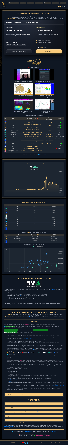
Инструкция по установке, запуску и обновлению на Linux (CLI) (22, 412)
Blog (56, 442)
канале (51, 431)
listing (46, 121)
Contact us (61, 442)
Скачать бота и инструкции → (19, 51)
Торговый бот (55, 2)
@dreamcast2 (42, 154)
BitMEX (25, 352)
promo (50, 121)
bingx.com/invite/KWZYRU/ (32, 146)
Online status (44, 442)
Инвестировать (39, 2)
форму (53, 289)
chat (55, 431)
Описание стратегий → (12, 381)
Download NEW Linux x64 (11, 330)
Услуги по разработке (14, 2)
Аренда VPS (10, 407)
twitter (49, 130)
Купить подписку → (49, 51)
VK (50, 134)
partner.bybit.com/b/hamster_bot (32, 122)
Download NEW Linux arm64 (41, 330)
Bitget (35, 352)
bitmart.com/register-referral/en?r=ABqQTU (32, 141)
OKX (20, 352)
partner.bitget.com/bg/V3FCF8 (32, 136)
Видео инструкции (11, 403)
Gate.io (41, 352)
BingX (30, 352)
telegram (51, 140)
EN (62, 6)
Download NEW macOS (11, 332)
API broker (49, 125)
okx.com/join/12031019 (32, 138)
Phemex (10, 354)
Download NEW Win (10, 326)
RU (59, 6)
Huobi (46, 352)
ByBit (15, 352)
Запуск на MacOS (11, 416)
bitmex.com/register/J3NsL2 (32, 121)
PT (64, 6)
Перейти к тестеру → (28, 338)
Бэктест (30, 2)
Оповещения (47, 2)
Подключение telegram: (12, 420)
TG (46, 134)
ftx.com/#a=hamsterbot (32, 127)
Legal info (51, 442)
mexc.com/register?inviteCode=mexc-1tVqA (32, 143)
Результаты (63, 2)
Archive (38, 442)
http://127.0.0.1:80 (8, 426)
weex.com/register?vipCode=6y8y (32, 148)
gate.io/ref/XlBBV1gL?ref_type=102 (32, 134)
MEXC (57, 352)
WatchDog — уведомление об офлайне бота (17, 394)
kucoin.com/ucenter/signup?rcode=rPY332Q (32, 132)
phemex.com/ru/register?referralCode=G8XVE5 (32, 140)
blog (53, 121)
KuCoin (51, 352)
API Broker (49, 143)
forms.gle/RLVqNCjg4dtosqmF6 (14, 379)
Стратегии (23, 2)
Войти (4, 6)
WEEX (14, 354)
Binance (10, 352)
